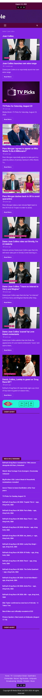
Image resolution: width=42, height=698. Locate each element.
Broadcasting (11, 681)
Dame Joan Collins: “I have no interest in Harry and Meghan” (21, 272)
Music (32, 681)
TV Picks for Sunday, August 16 (13, 496)
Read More (8, 77)
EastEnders (32, 676)
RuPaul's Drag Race (9, 374)
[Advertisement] (21, 435)
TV (5, 100)
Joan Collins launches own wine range (21, 49)
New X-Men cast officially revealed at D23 (17, 611)
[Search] (37, 25)
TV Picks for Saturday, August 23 (21, 92)
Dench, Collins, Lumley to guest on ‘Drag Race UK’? (21, 365)
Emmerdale (8, 678)
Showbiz (6, 58)
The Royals (14, 281)
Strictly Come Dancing (20, 236)
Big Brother (24, 678)
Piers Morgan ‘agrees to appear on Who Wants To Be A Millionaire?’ (21, 134)
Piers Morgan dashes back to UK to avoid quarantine (21, 182)
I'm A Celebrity (8, 236)
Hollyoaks (33, 678)
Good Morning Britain (10, 190)
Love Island (7, 326)
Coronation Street (20, 676)
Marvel (16, 678)
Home (7, 676)
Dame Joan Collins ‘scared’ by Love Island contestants (21, 317)
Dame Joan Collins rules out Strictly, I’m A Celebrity (21, 227)
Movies (19, 681)
